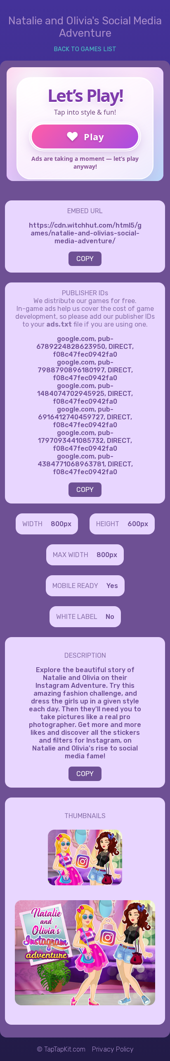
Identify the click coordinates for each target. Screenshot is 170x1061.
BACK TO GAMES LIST (85, 49)
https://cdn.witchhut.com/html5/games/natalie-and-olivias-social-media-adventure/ (85, 233)
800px (61, 524)
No (110, 617)
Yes (112, 586)
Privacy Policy (113, 1049)
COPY (85, 259)
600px (138, 524)
